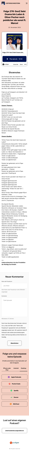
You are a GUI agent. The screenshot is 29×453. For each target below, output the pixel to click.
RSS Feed (16, 404)
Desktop (23, 368)
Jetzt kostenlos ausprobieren (14, 430)
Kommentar (4, 296)
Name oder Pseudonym (7, 281)
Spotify (16, 390)
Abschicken (14, 343)
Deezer (16, 397)
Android (16, 368)
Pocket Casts (16, 384)
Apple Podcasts (16, 377)
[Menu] (26, 3)
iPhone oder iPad (7, 369)
